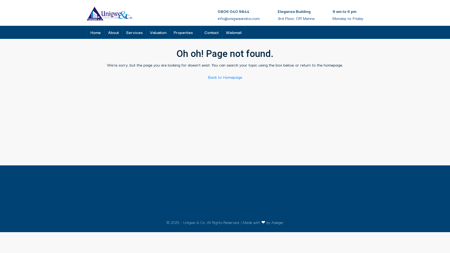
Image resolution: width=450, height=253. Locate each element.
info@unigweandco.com (239, 18)
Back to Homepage (225, 77)
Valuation (158, 32)
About (113, 32)
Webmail (234, 32)
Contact (211, 32)
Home (95, 32)
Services (134, 32)
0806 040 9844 (233, 11)
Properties (183, 32)
